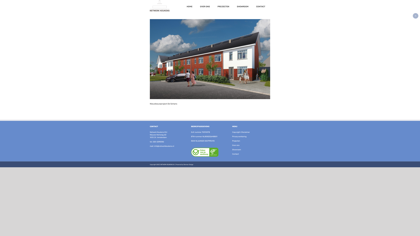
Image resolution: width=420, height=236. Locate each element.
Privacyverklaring (239, 136)
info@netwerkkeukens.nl (164, 146)
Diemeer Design (188, 164)
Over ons (235, 145)
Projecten (236, 141)
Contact (235, 154)
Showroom (236, 150)
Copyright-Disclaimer (241, 132)
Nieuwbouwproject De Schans (163, 104)
